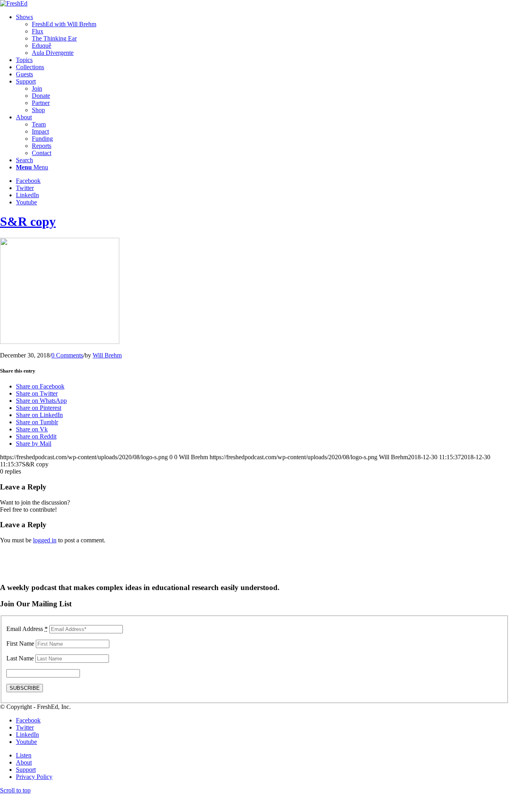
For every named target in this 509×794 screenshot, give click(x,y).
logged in (44, 540)
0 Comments (67, 355)
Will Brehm (107, 355)
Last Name (20, 658)
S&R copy (28, 221)
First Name (20, 643)
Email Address (27, 628)
